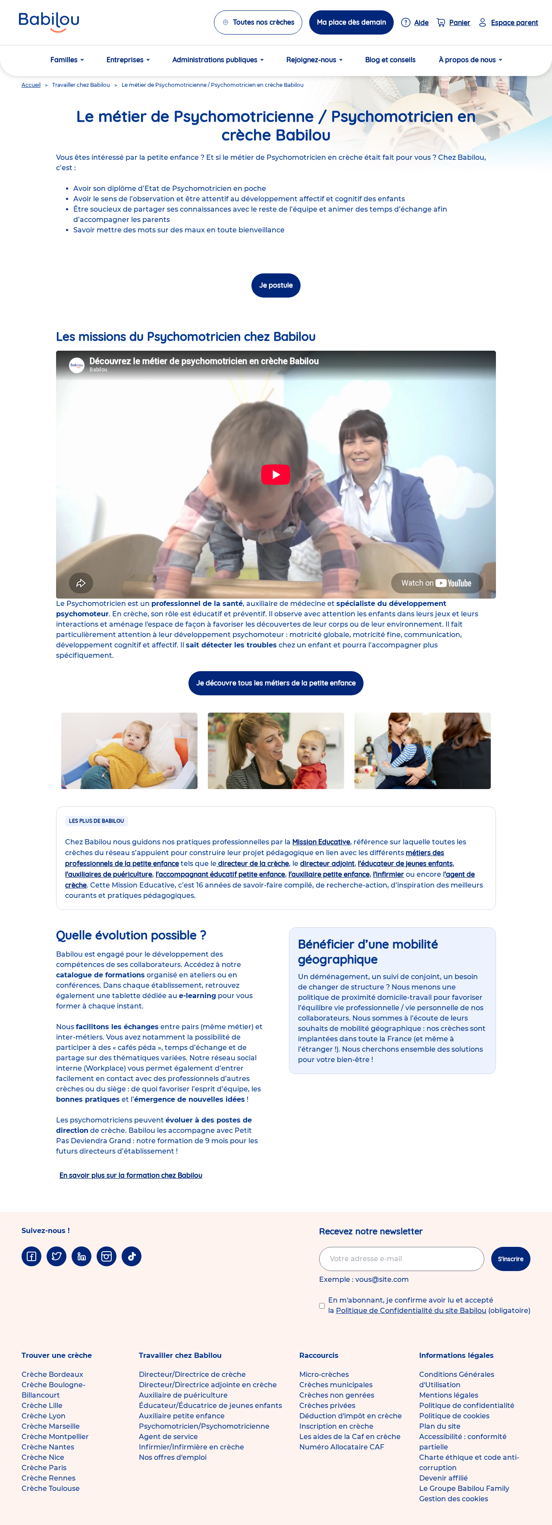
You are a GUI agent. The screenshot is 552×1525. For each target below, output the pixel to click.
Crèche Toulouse (51, 1488)
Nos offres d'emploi (173, 1457)
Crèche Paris (44, 1468)
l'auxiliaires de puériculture (108, 874)
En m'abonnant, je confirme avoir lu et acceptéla (429, 1305)
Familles (64, 59)
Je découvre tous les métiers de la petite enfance (276, 682)
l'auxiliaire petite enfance (329, 874)
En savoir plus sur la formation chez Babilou (131, 1175)
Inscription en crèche (336, 1426)
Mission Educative (321, 841)
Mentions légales (448, 1395)
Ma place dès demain (351, 22)
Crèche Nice (43, 1457)
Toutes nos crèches (264, 22)
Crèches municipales (336, 1385)
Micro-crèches (324, 1374)
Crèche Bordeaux (52, 1374)
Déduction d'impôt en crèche (350, 1416)
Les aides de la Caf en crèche (350, 1437)
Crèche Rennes (48, 1478)
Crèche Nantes (48, 1447)
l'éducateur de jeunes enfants (405, 863)
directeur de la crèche (252, 863)
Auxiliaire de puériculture (183, 1395)
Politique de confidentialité (466, 1405)
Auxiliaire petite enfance (182, 1416)
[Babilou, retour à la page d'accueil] (49, 22)
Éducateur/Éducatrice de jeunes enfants (210, 1405)
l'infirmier (388, 874)
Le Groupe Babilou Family (464, 1488)
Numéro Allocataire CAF (341, 1447)
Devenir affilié (443, 1478)
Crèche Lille (42, 1405)
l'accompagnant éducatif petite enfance (220, 874)
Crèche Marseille (51, 1426)
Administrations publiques (214, 59)
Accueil (31, 85)
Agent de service (168, 1437)
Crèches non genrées (336, 1395)
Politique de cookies (454, 1416)
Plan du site (440, 1426)
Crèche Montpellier (55, 1437)
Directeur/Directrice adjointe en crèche (208, 1385)
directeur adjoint (327, 863)
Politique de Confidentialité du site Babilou (411, 1310)
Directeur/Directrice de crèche (192, 1374)
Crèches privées (327, 1405)
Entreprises (125, 59)
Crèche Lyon (44, 1416)
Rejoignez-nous (311, 59)
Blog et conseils (390, 59)
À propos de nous (467, 59)
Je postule (276, 285)
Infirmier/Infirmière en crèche (191, 1447)
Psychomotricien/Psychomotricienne (204, 1426)
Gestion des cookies (453, 1499)
